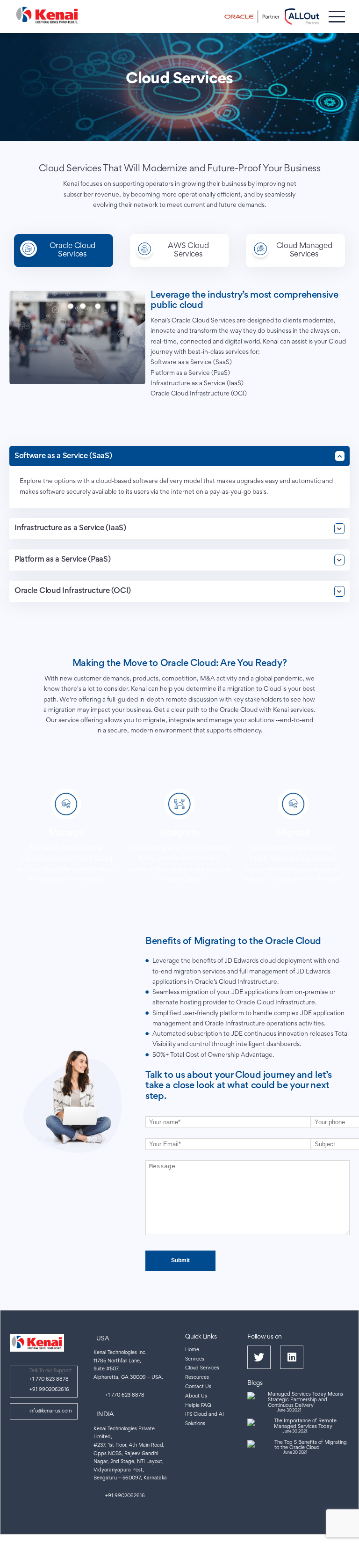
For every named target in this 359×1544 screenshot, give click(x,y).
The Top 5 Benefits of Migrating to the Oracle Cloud (310, 1445)
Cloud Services (202, 1368)
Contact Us (198, 1387)
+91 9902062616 (49, 1390)
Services (194, 1359)
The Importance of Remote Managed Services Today (305, 1424)
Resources (197, 1378)
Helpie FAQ (198, 1406)
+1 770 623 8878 (49, 1379)
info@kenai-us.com (50, 1411)
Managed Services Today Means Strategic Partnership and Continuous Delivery (305, 1399)
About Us (196, 1396)
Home (192, 1350)
